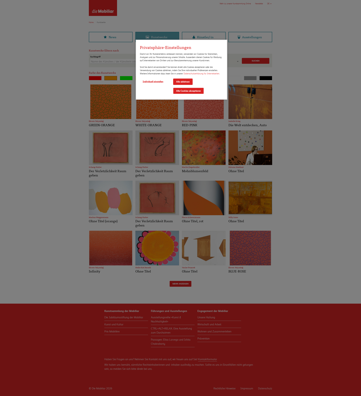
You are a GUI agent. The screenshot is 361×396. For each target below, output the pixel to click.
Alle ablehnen (183, 81)
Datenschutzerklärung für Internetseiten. (202, 73)
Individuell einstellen (153, 81)
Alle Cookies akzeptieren (188, 91)
